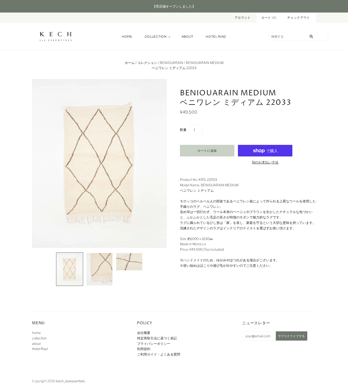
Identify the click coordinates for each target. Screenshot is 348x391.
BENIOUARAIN (171, 63)
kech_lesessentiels (70, 381)
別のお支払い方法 (265, 162)
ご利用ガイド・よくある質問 (158, 354)
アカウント (243, 17)
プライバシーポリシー (153, 344)
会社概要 (143, 333)
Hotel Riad (216, 36)
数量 (183, 130)
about (188, 36)
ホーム (130, 63)
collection (156, 36)
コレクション (147, 63)
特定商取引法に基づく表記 (157, 338)
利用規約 (143, 349)
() (269, 17)
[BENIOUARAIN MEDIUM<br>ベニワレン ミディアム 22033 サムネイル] (69, 269)
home (127, 36)
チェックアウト (298, 17)
